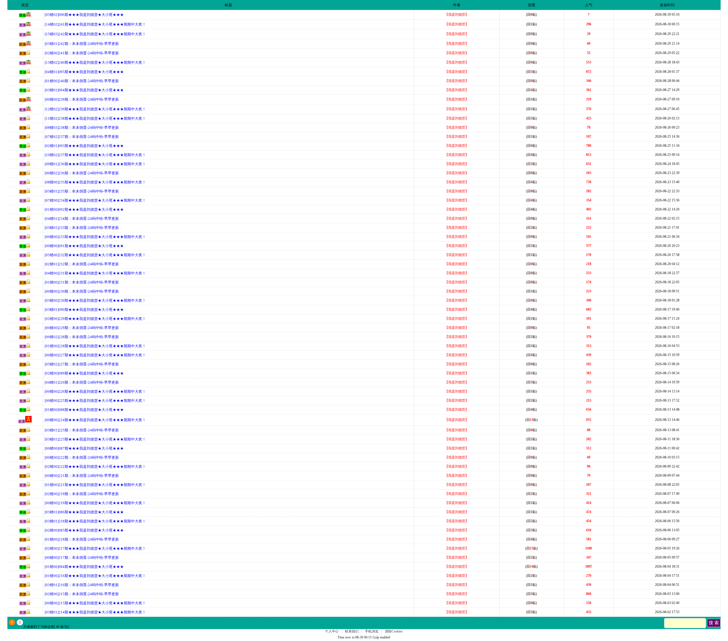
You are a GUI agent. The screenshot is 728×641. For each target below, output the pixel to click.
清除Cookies (394, 631)
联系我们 (352, 631)
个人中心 (332, 631)
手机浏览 (372, 631)
